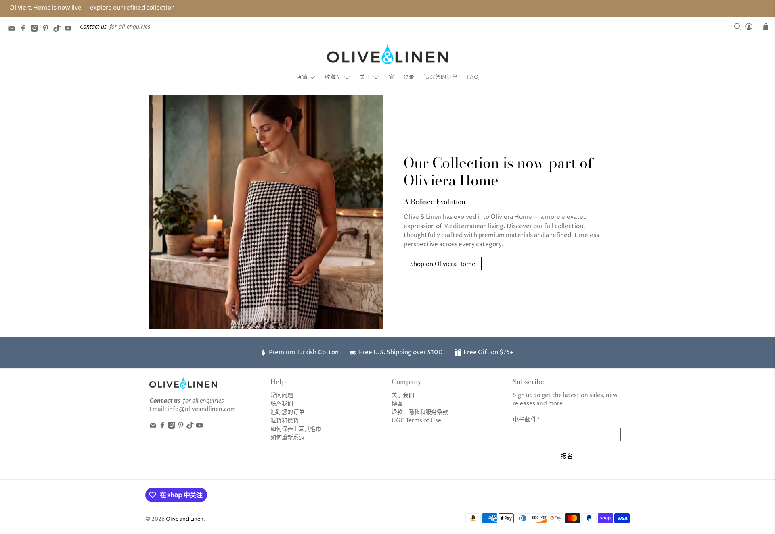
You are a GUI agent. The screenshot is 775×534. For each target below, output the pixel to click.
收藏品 (333, 77)
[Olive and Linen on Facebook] (25, 29)
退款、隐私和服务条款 (420, 412)
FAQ (473, 77)
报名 (567, 456)
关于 (365, 77)
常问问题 (281, 395)
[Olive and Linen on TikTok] (59, 29)
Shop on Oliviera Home (442, 264)
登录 (409, 77)
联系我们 (281, 403)
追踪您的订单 (441, 77)
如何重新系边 (287, 437)
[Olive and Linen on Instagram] (36, 29)
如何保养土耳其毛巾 (295, 429)
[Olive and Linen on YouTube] (70, 29)
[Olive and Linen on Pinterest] (47, 29)
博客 (397, 403)
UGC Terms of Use (416, 420)
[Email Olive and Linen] (13, 29)
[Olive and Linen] (387, 54)
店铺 (302, 77)
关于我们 (403, 395)
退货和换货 (284, 420)
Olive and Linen (184, 519)
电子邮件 (526, 420)
